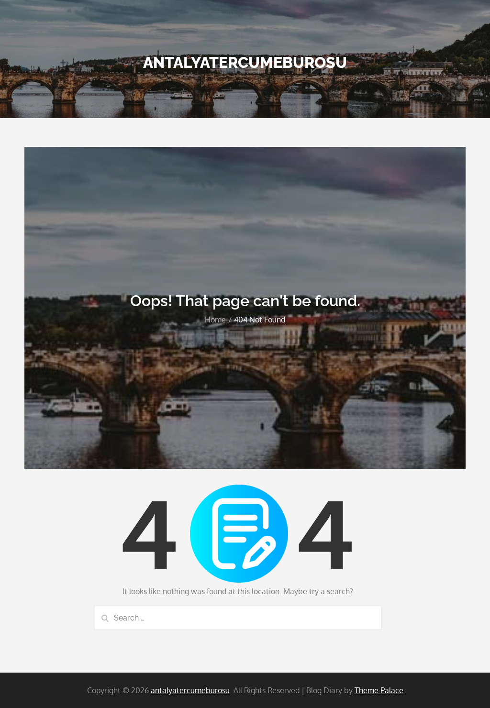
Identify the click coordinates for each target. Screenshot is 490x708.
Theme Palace (379, 690)
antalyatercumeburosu (245, 62)
